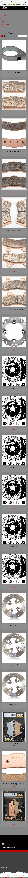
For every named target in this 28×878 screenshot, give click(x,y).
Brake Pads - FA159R (14, 388)
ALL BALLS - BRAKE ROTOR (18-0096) (14, 348)
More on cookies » (23, 4)
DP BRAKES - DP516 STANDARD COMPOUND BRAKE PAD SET (14, 822)
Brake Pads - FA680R (14, 506)
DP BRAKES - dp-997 (14, 743)
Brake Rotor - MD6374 (14, 664)
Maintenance (15, 11)
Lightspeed (7, 877)
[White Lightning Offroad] (4, 7)
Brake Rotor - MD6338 (14, 625)
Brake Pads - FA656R (14, 427)
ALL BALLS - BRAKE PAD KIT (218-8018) (14, 230)
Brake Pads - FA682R (14, 546)
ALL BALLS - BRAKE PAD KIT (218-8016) (14, 191)
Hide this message (15, 4)
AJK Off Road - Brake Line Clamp (14, 72)
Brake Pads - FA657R (14, 467)
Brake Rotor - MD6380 (14, 704)
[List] (4, 36)
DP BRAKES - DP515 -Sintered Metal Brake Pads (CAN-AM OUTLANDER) (14, 783)
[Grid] (2, 36)
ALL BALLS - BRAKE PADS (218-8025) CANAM (14, 269)
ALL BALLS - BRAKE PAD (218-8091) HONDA (14, 151)
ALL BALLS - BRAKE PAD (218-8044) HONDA (14, 112)
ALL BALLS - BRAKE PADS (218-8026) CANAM (14, 309)
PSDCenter (21, 877)
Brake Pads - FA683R (14, 585)
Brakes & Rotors (23, 11)
